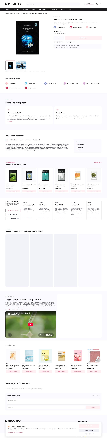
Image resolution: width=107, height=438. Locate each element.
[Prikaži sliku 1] (10, 65)
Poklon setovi (42, 9)
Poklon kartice (53, 9)
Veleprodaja (87, 3)
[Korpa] (100, 4)
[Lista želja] (97, 4)
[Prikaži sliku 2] (21, 65)
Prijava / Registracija (89, 4)
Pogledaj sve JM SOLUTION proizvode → (15, 309)
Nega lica (7, 9)
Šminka (33, 9)
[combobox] (54, 4)
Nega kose (16, 9)
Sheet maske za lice (30, 13)
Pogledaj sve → (98, 162)
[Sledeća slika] (46, 37)
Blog (70, 9)
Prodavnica (12, 13)
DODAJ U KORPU (83, 37)
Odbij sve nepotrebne (89, 433)
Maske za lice (22, 13)
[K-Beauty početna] (13, 4)
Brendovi (63, 9)
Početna (7, 13)
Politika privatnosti (12, 432)
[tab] (6, 140)
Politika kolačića (20, 432)
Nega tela (25, 9)
